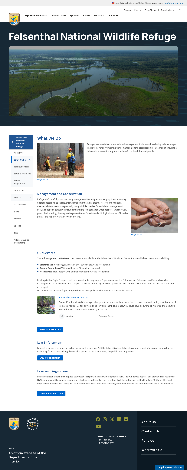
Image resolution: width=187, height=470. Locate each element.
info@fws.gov (105, 443)
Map (16, 232)
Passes (127, 10)
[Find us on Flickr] (127, 419)
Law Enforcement (22, 173)
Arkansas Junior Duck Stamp (21, 241)
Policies (147, 440)
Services (99, 15)
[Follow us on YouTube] (99, 426)
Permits (137, 10)
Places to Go (58, 15)
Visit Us (17, 197)
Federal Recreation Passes (73, 297)
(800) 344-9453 (105, 439)
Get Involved (20, 204)
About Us (18, 152)
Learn (86, 15)
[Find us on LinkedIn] (120, 419)
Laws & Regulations (20, 182)
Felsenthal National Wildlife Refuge (21, 142)
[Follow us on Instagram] (106, 419)
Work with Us (151, 449)
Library (17, 218)
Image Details (42, 179)
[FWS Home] (14, 19)
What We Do (20, 159)
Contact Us (19, 190)
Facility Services (21, 166)
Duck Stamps (151, 10)
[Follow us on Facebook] (99, 419)
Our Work (113, 15)
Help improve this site (170, 467)
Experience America (36, 15)
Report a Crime (167, 10)
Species (74, 15)
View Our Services (50, 329)
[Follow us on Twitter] (113, 419)
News (16, 211)
